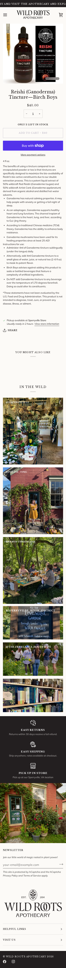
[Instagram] (13, 961)
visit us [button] (9, 939)
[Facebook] (4, 961)
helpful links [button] (14, 929)
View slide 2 (52, 78)
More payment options (33, 154)
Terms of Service (32, 875)
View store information (46, 323)
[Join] (60, 864)
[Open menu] (8, 15)
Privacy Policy (10, 875)
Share (12, 330)
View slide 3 (56, 78)
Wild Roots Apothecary (26, 956)
